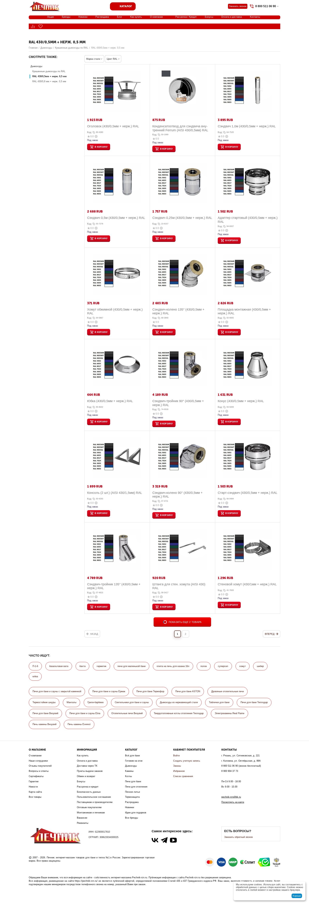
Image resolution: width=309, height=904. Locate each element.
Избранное (179, 771)
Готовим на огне (133, 760)
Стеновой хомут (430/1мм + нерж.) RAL (247, 584)
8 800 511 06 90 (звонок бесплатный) (241, 765)
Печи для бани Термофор (150, 691)
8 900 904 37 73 (229, 771)
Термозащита (132, 797)
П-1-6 (35, 666)
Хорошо (296, 895)
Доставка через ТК (87, 765)
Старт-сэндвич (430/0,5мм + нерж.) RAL (247, 493)
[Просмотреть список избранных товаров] (40, 26)
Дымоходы (131, 765)
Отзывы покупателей (40, 765)
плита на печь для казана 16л (173, 666)
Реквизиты (82, 823)
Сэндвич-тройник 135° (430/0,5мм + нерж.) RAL (113, 586)
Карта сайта (35, 792)
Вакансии (82, 817)
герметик (101, 666)
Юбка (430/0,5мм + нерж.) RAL (110, 401)
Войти (176, 755)
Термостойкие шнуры (44, 702)
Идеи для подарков (135, 812)
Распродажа (102, 16)
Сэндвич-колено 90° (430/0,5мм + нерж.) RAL (177, 494)
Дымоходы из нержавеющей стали (179, 702)
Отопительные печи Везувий (127, 713)
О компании (156, 16)
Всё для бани (132, 755)
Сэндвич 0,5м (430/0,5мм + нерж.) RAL (116, 218)
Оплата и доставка (231, 16)
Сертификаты (36, 776)
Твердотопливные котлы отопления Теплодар (179, 713)
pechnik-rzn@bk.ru (231, 797)
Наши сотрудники (38, 760)
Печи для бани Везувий (45, 713)
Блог (119, 16)
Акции (50, 16)
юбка (35, 676)
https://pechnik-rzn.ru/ (86, 881)
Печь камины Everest (79, 724)
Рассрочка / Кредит (186, 16)
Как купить (136, 16)
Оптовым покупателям (89, 807)
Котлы (128, 776)
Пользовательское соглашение (94, 797)
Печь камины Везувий (44, 724)
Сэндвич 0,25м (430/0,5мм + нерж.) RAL (182, 218)
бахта (82, 666)
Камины (129, 771)
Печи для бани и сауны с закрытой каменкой (57, 691)
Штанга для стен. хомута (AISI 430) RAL (178, 586)
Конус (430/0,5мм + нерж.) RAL (241, 401)
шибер (260, 666)
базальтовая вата (58, 666)
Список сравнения (183, 776)
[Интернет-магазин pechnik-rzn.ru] (45, 6)
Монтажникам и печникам (91, 812)
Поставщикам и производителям (94, 802)
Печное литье (132, 792)
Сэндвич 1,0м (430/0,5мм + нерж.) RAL (247, 126)
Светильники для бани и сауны (132, 702)
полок (203, 666)
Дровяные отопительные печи (227, 691)
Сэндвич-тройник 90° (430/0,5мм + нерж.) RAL (178, 403)
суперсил (223, 666)
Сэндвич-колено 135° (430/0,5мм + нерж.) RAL (178, 311)
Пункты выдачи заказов (90, 771)
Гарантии (33, 781)
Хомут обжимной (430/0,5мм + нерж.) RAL (115, 311)
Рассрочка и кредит (87, 786)
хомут (242, 666)
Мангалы (71, 702)
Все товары (35, 797)
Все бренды (131, 817)
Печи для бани (133, 781)
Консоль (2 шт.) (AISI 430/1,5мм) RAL (114, 493)
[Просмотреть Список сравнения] (32, 26)
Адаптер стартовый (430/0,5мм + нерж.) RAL (248, 220)
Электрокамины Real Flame (229, 713)
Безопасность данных (89, 792)
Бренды (66, 16)
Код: (89, 132)
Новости (33, 786)
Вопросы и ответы (39, 771)
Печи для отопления (136, 786)
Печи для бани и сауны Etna (84, 713)
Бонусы (209, 16)
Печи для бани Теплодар (254, 702)
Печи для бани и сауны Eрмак (108, 691)
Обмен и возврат (86, 776)
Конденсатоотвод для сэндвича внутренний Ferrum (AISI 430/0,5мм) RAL (180, 128)
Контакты (255, 16)
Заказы (177, 765)
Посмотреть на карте (232, 802)
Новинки (82, 16)
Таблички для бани (219, 702)
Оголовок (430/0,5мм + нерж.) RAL (113, 126)
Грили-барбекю (95, 702)
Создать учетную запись (186, 760)
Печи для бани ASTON (187, 691)
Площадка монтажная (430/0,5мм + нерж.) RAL (244, 311)
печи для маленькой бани (131, 666)
